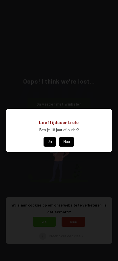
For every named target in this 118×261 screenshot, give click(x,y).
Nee (66, 141)
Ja (50, 141)
